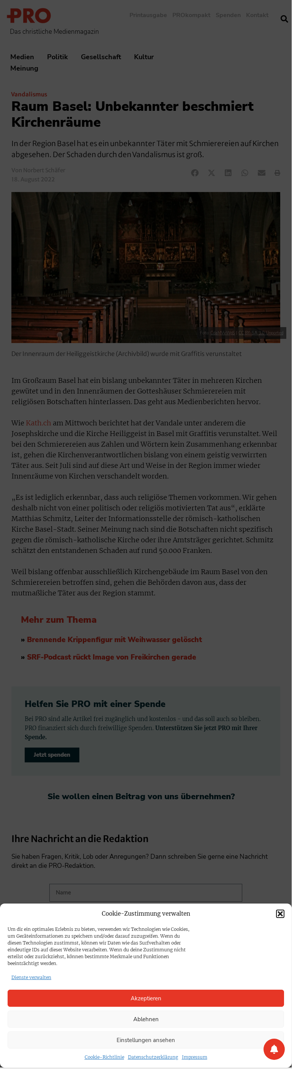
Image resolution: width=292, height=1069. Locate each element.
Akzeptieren (146, 998)
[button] (280, 914)
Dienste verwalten (31, 977)
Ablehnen (146, 1019)
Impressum (194, 1057)
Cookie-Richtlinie (104, 1057)
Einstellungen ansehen (146, 1040)
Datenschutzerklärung (153, 1057)
